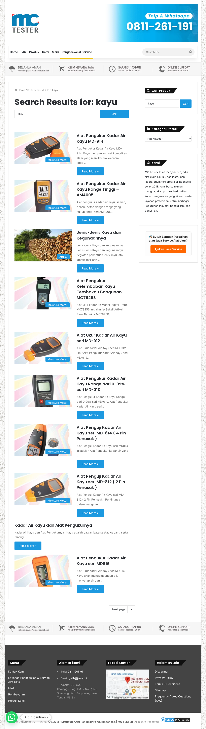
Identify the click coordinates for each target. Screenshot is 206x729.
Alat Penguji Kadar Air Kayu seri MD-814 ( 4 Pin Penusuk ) (101, 433)
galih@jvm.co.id (78, 678)
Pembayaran (16, 694)
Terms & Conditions (167, 684)
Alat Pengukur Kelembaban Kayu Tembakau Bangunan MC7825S (99, 289)
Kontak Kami (16, 671)
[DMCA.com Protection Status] (175, 721)
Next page (118, 609)
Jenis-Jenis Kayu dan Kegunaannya (99, 235)
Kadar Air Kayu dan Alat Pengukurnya (53, 525)
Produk (34, 52)
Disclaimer (161, 671)
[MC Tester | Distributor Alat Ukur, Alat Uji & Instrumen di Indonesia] (25, 22)
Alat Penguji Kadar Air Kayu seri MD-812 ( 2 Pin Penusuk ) (101, 481)
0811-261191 (75, 671)
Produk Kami (16, 700)
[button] (12, 717)
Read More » (90, 171)
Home (14, 52)
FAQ (23, 52)
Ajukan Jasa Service (168, 249)
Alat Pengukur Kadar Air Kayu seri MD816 (101, 560)
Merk (55, 52)
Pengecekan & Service (77, 52)
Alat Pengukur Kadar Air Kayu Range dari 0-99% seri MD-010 (101, 384)
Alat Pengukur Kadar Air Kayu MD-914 (101, 138)
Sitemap (160, 690)
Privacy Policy (164, 677)
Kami (45, 52)
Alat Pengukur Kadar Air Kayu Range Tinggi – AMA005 (101, 189)
